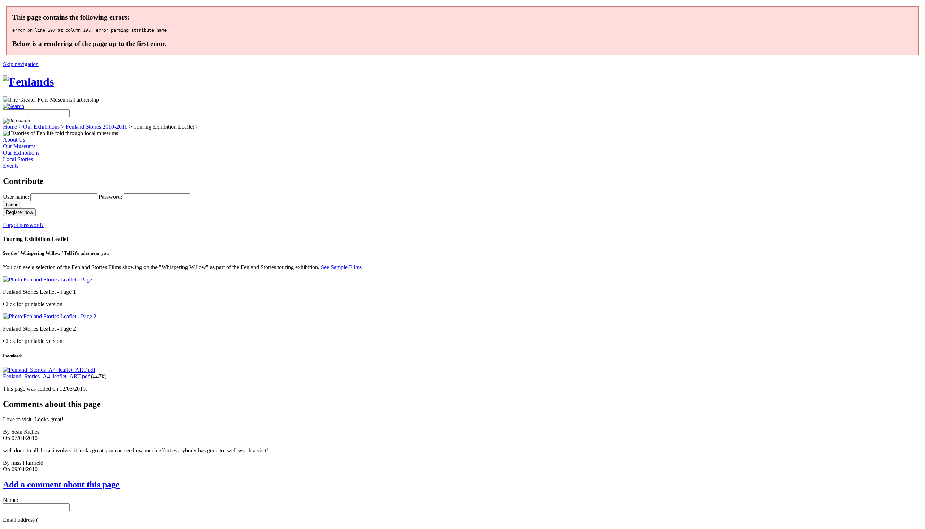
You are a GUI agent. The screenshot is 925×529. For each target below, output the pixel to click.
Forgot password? (23, 225)
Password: (110, 197)
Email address (20, 520)
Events (10, 166)
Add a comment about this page (61, 484)
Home (10, 127)
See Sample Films (341, 267)
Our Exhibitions (41, 127)
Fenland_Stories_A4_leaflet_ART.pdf (46, 376)
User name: (16, 197)
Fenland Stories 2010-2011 (96, 127)
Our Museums (19, 146)
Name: (10, 500)
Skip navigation (21, 64)
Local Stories (18, 159)
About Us (14, 140)
